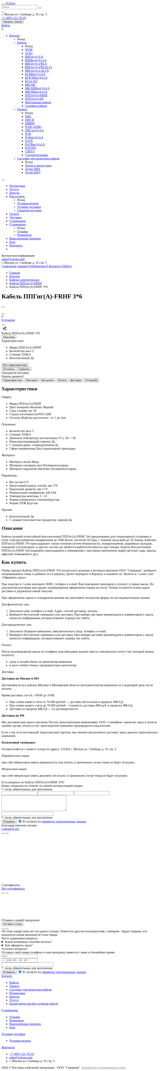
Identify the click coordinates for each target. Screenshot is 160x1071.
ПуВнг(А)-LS (34, 137)
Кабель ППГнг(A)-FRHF (25, 283)
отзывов (8, 320)
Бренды (14, 192)
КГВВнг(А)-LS (35, 74)
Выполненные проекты (25, 238)
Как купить (17, 196)
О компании (17, 221)
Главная (14, 272)
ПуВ (28, 134)
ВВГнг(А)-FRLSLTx (38, 67)
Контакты (15, 245)
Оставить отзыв (12, 924)
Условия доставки (29, 207)
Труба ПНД (32, 172)
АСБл (29, 53)
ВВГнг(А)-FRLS (36, 63)
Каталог (14, 276)
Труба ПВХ (32, 169)
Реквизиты (24, 235)
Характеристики (12, 380)
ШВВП (30, 123)
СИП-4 (29, 151)
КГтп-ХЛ (31, 81)
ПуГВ (29, 141)
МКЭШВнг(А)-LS (37, 88)
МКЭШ (30, 84)
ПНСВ (29, 120)
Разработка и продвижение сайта (104, 1067)
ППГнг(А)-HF (34, 98)
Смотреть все (10, 829)
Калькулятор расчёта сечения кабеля (33, 1003)
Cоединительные (36, 155)
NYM (28, 49)
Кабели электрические (24, 279)
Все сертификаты (13, 888)
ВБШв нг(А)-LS (35, 60)
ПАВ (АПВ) (33, 127)
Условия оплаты (28, 203)
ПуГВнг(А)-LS (35, 144)
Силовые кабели (36, 105)
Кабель (22, 42)
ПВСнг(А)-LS (34, 130)
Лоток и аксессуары (38, 165)
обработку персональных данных (64, 821)
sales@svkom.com (13, 259)
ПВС (28, 116)
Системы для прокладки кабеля (38, 158)
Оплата (14, 214)
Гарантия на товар (29, 210)
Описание (31, 380)
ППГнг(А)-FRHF (36, 95)
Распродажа (17, 185)
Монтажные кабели (38, 102)
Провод (22, 109)
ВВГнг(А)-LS (34, 56)
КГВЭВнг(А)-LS (36, 77)
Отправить (9, 821)
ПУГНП (30, 148)
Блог (12, 242)
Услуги (14, 189)
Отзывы (22, 231)
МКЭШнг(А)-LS (36, 91)
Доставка (15, 217)
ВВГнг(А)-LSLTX (37, 70)
